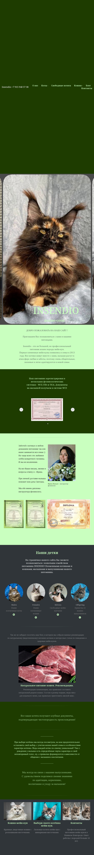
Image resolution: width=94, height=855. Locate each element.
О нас (35, 85)
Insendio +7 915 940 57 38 (15, 86)
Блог (88, 85)
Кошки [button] (78, 85)
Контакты (86, 88)
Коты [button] (44, 85)
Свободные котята (61, 85)
